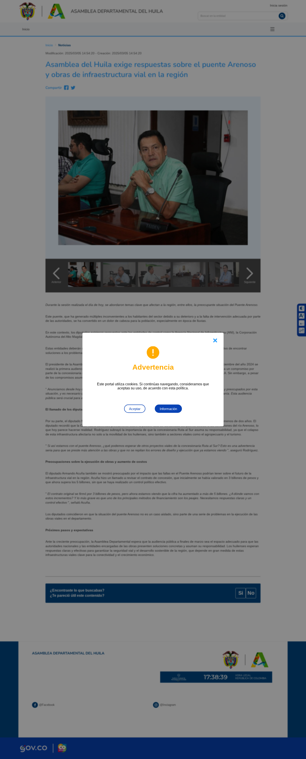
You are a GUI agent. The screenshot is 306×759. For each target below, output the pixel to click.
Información (168, 409)
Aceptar (134, 409)
